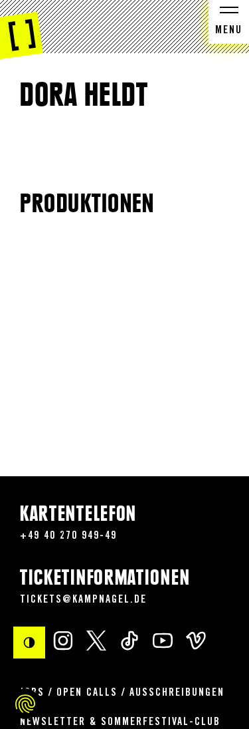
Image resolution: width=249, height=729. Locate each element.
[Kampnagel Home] (21, 30)
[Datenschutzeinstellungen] (25, 703)
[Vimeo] (196, 640)
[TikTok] (129, 640)
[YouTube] (163, 640)
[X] (96, 640)
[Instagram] (63, 640)
